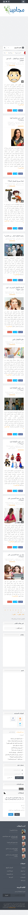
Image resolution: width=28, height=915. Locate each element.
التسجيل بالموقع (9, 867)
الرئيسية (23, 867)
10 (18, 612)
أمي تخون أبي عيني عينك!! (16, 750)
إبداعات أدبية (12, 732)
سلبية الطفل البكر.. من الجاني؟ (14, 236)
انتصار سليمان (18, 291)
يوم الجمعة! (22, 52)
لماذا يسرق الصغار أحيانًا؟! (16, 181)
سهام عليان (19, 238)
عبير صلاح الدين (18, 341)
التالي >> (19, 614)
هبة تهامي (19, 62)
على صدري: (6, 52)
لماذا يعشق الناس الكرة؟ (12, 842)
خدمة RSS (23, 880)
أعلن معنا (11, 877)
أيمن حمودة (18, 183)
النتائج (10, 814)
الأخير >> (14, 614)
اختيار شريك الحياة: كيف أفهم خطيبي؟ (14, 743)
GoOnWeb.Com (11, 907)
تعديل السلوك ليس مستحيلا (16, 738)
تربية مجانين (19, 64)
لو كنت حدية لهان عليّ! (17, 745)
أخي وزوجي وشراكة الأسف (16, 747)
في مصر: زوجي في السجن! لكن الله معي (13, 754)
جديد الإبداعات (20, 784)
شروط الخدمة (10, 870)
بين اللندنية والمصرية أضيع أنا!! (16, 756)
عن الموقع (23, 870)
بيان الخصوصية (10, 874)
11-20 (23, 614)
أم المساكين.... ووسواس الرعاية (15, 752)
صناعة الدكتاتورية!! (14, 52)
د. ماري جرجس (18, 122)
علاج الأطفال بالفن (18, 339)
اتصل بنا (23, 874)
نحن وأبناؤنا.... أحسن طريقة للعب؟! (15, 759)
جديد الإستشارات (20, 732)
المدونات (22, 735)
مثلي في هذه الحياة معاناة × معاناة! (15, 741)
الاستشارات (22, 877)
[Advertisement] (14, 31)
